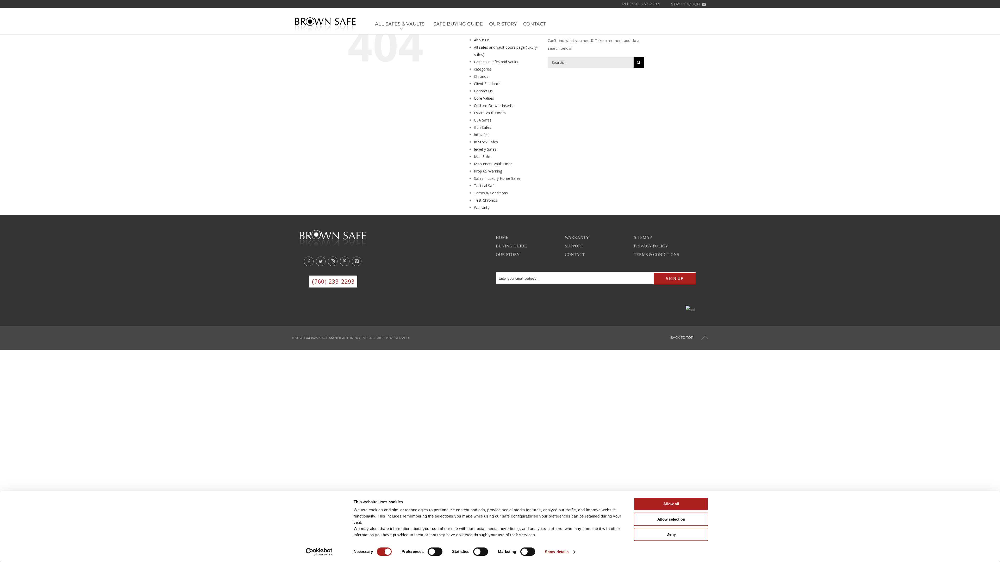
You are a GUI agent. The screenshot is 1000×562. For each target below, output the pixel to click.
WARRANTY (577, 237)
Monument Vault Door (493, 163)
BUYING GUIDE (511, 246)
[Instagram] (333, 261)
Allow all (671, 504)
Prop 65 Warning (488, 171)
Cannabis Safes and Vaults (496, 61)
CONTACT (534, 24)
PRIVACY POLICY (651, 246)
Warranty (481, 207)
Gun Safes (482, 127)
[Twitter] (321, 261)
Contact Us (483, 90)
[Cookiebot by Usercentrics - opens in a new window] (319, 552)
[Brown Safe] (325, 24)
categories (483, 69)
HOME (502, 237)
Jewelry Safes (485, 149)
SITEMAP (643, 237)
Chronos (481, 76)
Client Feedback (487, 83)
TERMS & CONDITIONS (656, 254)
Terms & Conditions (491, 192)
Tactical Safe (485, 185)
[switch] (435, 551)
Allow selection (671, 519)
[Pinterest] (344, 261)
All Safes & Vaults (401, 24)
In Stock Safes (486, 141)
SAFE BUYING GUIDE (458, 24)
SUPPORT (574, 246)
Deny (671, 534)
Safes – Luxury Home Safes (497, 178)
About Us (482, 39)
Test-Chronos (485, 200)
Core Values (484, 98)
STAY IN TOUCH (686, 4)
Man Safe (482, 156)
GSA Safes (482, 120)
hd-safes (481, 134)
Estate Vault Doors (490, 112)
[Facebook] (309, 261)
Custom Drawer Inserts (493, 105)
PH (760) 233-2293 (641, 4)
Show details (556, 552)
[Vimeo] (356, 261)
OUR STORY (503, 24)
